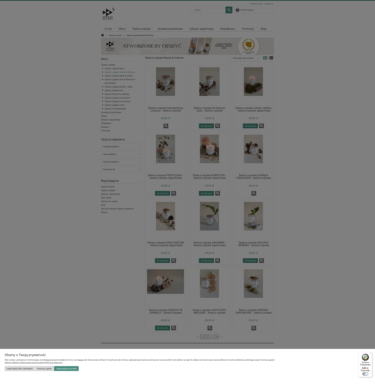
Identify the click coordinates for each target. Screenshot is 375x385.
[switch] (365, 374)
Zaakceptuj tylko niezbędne (20, 368)
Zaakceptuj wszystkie (66, 368)
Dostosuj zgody (44, 368)
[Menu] (370, 354)
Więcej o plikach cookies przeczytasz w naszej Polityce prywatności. (34, 362)
